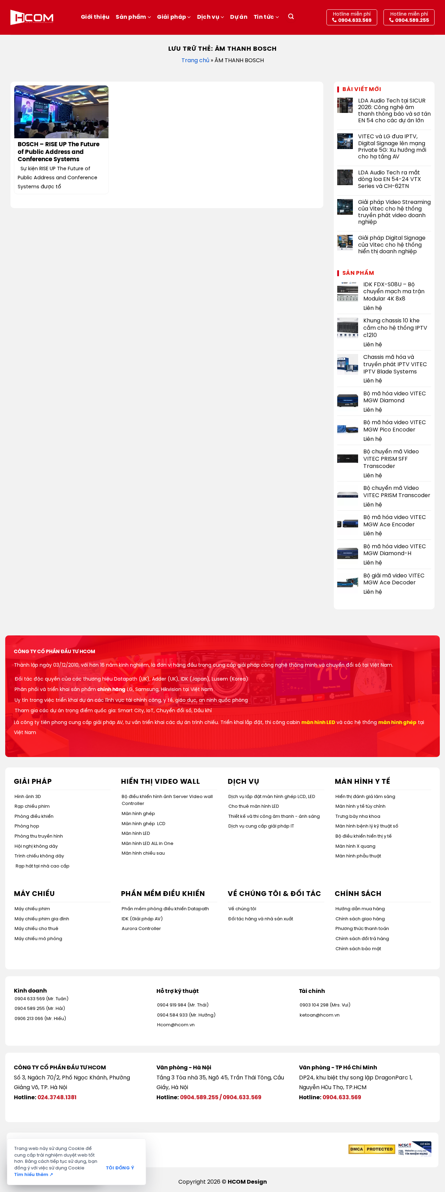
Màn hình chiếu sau (143, 853)
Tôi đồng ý (120, 1168)
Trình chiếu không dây (39, 856)
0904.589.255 (199, 1098)
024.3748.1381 (57, 1098)
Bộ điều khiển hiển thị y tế (363, 836)
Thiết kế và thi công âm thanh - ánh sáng (274, 816)
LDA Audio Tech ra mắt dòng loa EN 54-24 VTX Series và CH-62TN (389, 179)
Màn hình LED (136, 833)
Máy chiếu (34, 894)
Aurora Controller (141, 929)
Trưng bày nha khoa (357, 816)
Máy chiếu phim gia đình (42, 919)
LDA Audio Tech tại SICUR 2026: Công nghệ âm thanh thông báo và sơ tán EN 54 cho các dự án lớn (394, 111)
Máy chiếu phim (32, 909)
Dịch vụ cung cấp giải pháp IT (261, 826)
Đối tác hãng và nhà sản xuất (260, 919)
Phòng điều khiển (34, 816)
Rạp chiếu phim (32, 806)
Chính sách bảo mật (358, 949)
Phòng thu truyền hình (39, 836)
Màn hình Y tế (362, 782)
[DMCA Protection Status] (371, 1149)
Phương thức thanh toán (362, 929)
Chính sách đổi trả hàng (362, 939)
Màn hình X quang (355, 846)
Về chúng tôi (242, 909)
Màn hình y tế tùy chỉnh (360, 806)
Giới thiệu (95, 17)
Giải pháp (171, 17)
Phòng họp (27, 826)
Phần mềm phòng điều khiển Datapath (165, 909)
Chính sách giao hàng (360, 919)
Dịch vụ (208, 17)
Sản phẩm (131, 17)
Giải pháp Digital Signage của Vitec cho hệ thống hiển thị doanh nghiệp (392, 244)
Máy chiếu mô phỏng (38, 939)
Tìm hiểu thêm (33, 1175)
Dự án (239, 17)
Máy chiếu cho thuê (36, 929)
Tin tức (264, 17)
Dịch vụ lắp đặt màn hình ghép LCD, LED (271, 797)
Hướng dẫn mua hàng (360, 909)
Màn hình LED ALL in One (147, 843)
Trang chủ (195, 61)
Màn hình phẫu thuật (358, 856)
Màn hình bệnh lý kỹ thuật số (366, 826)
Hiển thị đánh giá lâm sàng (365, 797)
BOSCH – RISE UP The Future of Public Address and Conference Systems (58, 152)
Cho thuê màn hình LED (253, 806)
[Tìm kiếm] (291, 17)
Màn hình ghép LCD (143, 824)
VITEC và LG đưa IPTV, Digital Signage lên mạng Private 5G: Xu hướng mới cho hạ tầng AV (392, 147)
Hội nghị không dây (36, 846)
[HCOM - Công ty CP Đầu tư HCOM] (31, 17)
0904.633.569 (242, 1098)
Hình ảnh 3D (28, 797)
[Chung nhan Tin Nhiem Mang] (414, 1149)
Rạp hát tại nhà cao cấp (43, 866)
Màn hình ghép (138, 814)
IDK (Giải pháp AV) (142, 919)
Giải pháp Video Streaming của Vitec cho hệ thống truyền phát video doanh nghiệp (394, 212)
